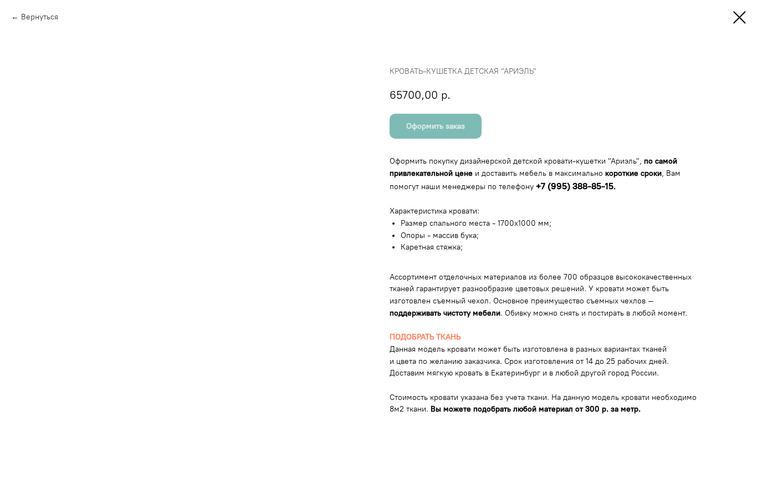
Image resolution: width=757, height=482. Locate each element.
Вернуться (39, 17)
